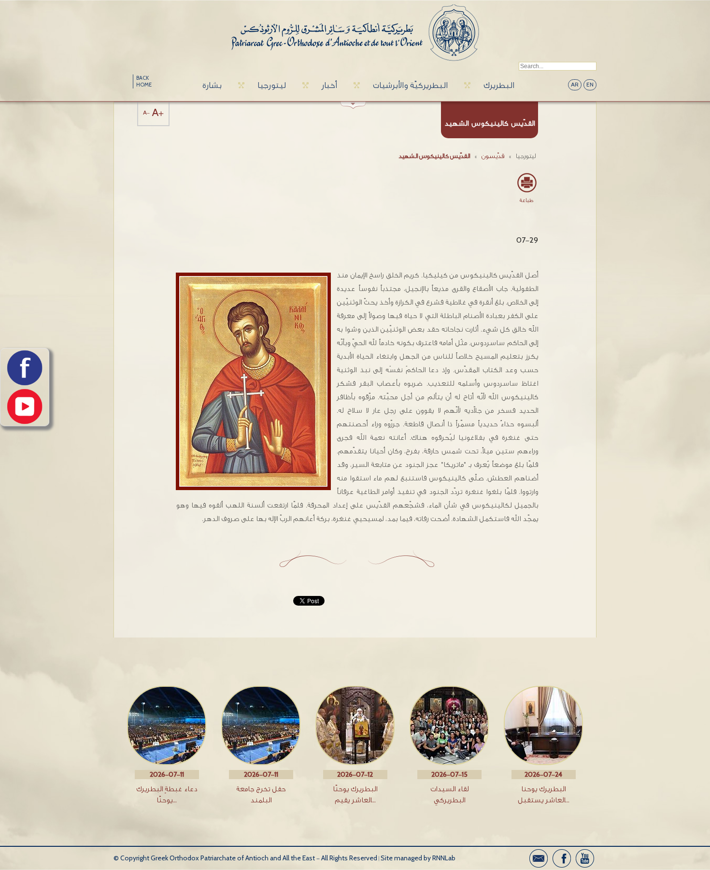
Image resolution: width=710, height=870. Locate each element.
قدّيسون (493, 156)
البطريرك (498, 85)
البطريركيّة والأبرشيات (410, 85)
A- (146, 113)
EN (590, 85)
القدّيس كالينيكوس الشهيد (434, 156)
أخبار (329, 85)
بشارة (212, 85)
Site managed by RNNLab (418, 858)
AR (575, 85)
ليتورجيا (271, 85)
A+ (158, 112)
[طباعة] (526, 182)
